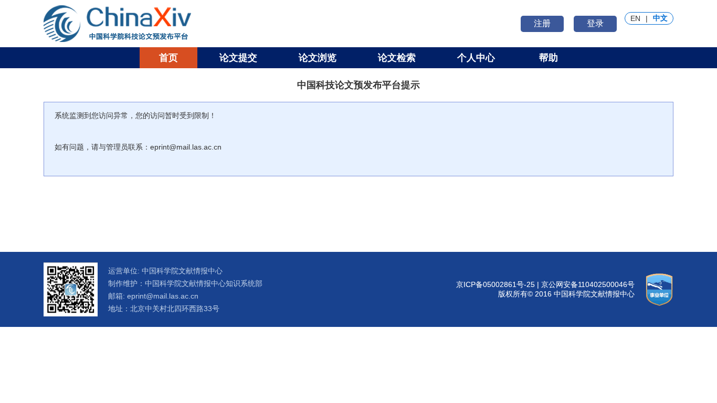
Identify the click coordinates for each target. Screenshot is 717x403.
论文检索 (397, 57)
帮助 (548, 57)
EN (635, 18)
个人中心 (476, 57)
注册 (542, 23)
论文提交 (238, 57)
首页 (168, 57)
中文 (660, 18)
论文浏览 (317, 57)
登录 (595, 23)
